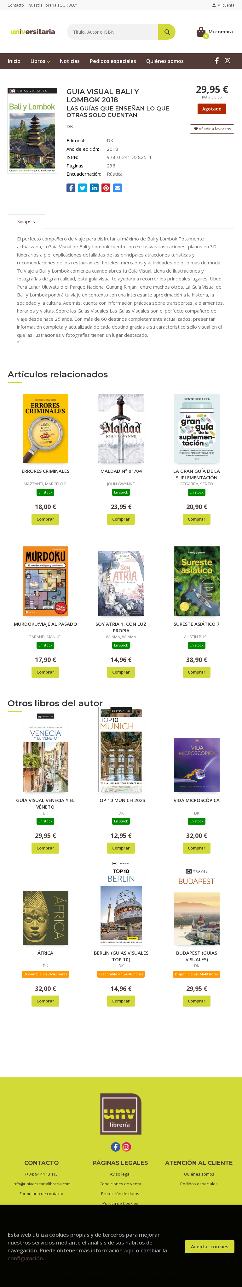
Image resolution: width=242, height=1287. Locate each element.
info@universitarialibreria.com (42, 1184)
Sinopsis (26, 221)
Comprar (45, 519)
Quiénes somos (199, 1174)
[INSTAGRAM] (227, 60)
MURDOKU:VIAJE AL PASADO (45, 624)
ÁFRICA (45, 953)
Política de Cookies (120, 1203)
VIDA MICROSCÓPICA (197, 800)
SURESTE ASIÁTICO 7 (197, 624)
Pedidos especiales (199, 1184)
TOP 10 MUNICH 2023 (121, 800)
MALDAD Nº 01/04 (121, 471)
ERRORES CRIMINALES (45, 471)
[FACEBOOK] (217, 60)
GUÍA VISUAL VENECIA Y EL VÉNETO (45, 803)
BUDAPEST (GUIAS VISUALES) (196, 956)
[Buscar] (167, 32)
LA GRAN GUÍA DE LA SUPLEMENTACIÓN (196, 474)
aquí (129, 1250)
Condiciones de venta (120, 1184)
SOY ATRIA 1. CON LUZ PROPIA (121, 627)
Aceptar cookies (209, 1246)
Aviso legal (120, 1174)
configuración (25, 1258)
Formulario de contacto (41, 1193)
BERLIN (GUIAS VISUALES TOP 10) (121, 956)
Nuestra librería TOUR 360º (52, 5)
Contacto (16, 5)
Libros (39, 61)
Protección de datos (120, 1193)
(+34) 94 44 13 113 (41, 1174)
